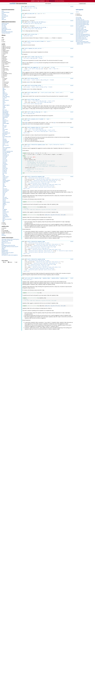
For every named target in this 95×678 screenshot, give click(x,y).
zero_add (63, 214)
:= (52, 68)
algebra (4, 45)
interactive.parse (33, 177)
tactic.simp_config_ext (42, 79)
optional (49, 179)
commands (4, 14)
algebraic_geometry (6, 46)
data (3, 39)
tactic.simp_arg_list (43, 183)
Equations (25, 54)
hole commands (5, 16)
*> (57, 250)
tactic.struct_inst (49, 187)
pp (25, 62)
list (24, 58)
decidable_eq (26, 23)
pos (38, 13)
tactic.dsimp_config (41, 86)
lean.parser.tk (56, 179)
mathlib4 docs (52, 1)
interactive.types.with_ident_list (51, 184)
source (77, 11)
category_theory (5, 50)
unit (24, 49)
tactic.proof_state (46, 92)
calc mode (4, 25)
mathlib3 (13, 3)
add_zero (47, 214)
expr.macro (28, 124)
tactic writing (4, 24)
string (35, 7)
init (3, 40)
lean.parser (26, 35)
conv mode (4, 27)
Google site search (82, 3)
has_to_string (27, 28)
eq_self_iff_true (55, 214)
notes (3, 18)
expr (54, 122)
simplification (4, 28)
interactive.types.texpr (65, 250)
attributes (4, 17)
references (4, 19)
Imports (78, 14)
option (25, 79)
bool (50, 68)
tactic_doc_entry (27, 279)
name (45, 111)
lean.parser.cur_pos (43, 177)
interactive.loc (27, 7)
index (3, 11)
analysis (4, 49)
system (3, 41)
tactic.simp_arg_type (36, 23)
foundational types (5, 12)
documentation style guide (7, 31)
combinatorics (5, 51)
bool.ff (56, 68)
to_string (36, 62)
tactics (3, 13)
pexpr (31, 35)
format (29, 42)
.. (82, 21)
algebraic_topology (6, 48)
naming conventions (6, 33)
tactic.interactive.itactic (56, 144)
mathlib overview (5, 23)
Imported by (79, 15)
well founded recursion (6, 29)
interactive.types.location (46, 185)
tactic (25, 42)
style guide (4, 30)
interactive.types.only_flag (48, 181)
